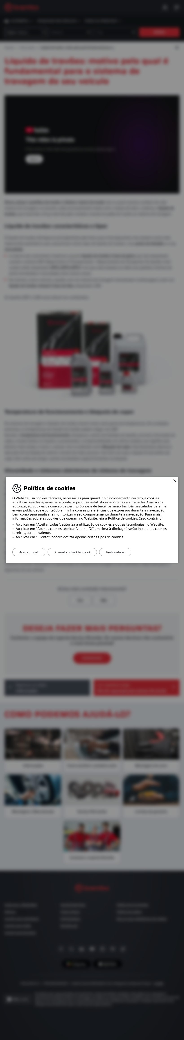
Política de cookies (122, 518)
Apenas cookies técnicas (72, 552)
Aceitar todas (28, 552)
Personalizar (115, 552)
